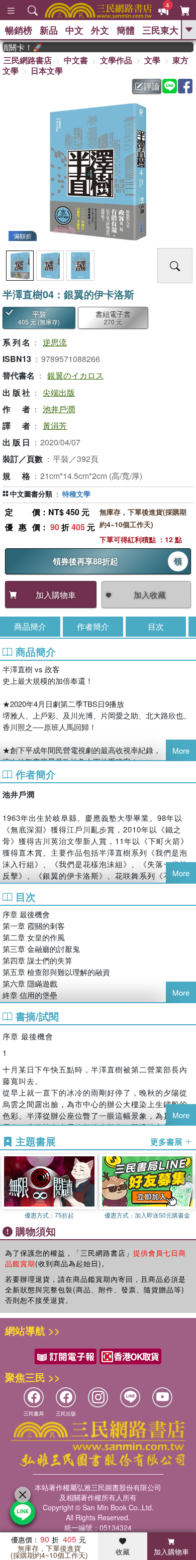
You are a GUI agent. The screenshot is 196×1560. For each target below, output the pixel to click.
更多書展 (167, 1142)
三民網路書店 (28, 60)
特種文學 (76, 494)
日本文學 (47, 70)
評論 (152, 86)
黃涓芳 (55, 425)
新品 (49, 30)
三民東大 (160, 30)
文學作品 (116, 60)
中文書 (76, 60)
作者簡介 (93, 626)
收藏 (123, 1551)
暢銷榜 (18, 30)
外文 (100, 30)
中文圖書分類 (31, 494)
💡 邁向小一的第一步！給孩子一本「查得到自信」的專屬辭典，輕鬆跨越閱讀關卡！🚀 (16, 47)
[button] (188, 1187)
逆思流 (55, 342)
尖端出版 (59, 392)
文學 (152, 60)
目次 (156, 626)
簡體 (126, 30)
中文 (74, 30)
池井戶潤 (59, 409)
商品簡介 (30, 626)
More (180, 750)
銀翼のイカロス (75, 375)
